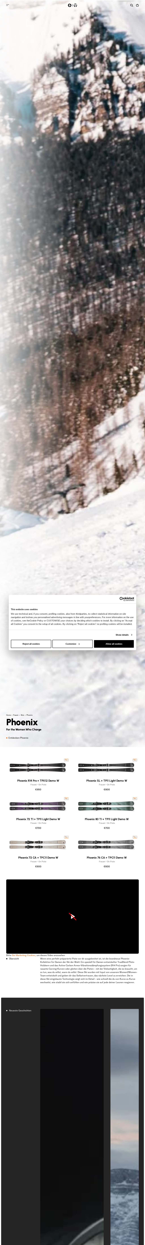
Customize (71, 644)
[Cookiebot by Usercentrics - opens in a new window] (121, 599)
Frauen (16, 715)
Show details (122, 635)
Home (8, 715)
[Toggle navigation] (7, 5)
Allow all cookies (114, 644)
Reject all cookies (31, 644)
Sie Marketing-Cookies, (24, 955)
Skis (22, 715)
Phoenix (29, 715)
